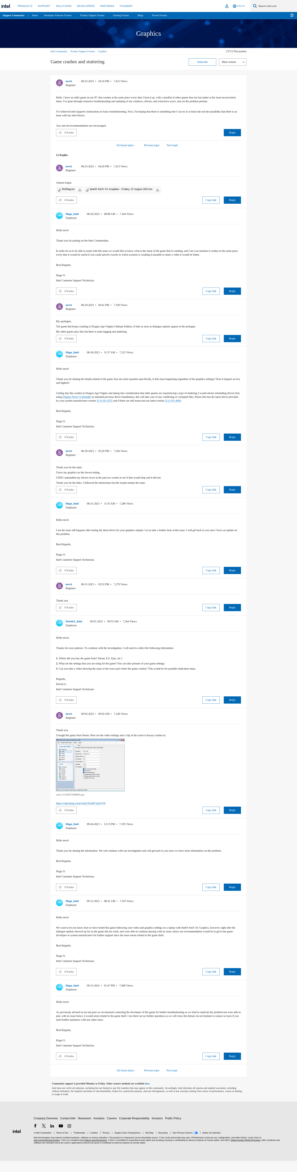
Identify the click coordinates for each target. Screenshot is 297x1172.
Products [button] (25, 6)
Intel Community (59, 51)
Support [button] (43, 6)
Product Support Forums (85, 51)
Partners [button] (103, 6)
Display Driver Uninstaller (108, 400)
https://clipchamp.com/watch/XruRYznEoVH (83, 811)
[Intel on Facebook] (35, 1138)
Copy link (211, 204)
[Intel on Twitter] (44, 1138)
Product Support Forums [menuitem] (97, 15)
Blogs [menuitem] (147, 15)
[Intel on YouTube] (61, 1138)
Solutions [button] (62, 6)
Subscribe (202, 62)
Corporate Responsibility (135, 1129)
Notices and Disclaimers (95, 1151)
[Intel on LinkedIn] (52, 1138)
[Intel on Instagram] (69, 1138)
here (150, 1095)
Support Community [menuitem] (14, 15)
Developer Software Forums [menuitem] (60, 15)
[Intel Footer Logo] (17, 1142)
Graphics (107, 51)
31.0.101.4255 (164, 404)
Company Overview (46, 1129)
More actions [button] (230, 62)
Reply (232, 136)
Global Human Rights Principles (245, 1151)
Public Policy (174, 1129)
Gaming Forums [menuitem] (127, 15)
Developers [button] (83, 6)
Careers (112, 1129)
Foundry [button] (122, 6)
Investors (99, 1129)
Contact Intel (68, 1129)
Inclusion (158, 1129)
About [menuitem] (35, 15)
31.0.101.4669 (65, 408)
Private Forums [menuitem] (167, 15)
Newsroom (85, 1129)
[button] (239, 81)
